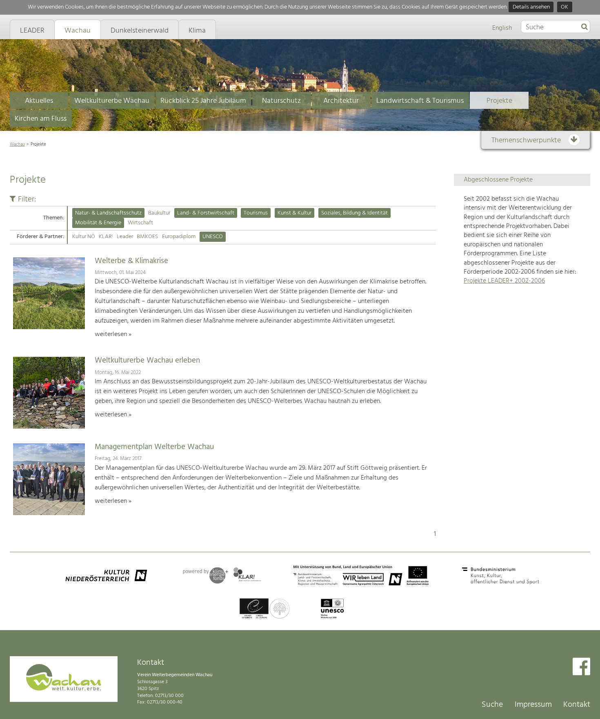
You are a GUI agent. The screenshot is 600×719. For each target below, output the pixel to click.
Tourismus (256, 213)
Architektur (341, 101)
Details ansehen (531, 7)
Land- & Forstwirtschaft (205, 213)
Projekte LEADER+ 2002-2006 (504, 281)
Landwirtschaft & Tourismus (420, 101)
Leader (125, 236)
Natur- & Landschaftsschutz (108, 213)
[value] (584, 27)
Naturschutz (281, 101)
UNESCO (212, 236)
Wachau (17, 144)
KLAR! (106, 236)
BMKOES (147, 236)
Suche (492, 704)
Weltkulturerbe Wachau (111, 101)
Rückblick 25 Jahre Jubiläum (203, 101)
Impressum (533, 704)
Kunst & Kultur (294, 213)
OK (564, 7)
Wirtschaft (140, 223)
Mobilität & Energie (98, 223)
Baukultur (159, 213)
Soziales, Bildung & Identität (354, 213)
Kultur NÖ (83, 236)
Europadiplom (179, 236)
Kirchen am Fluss (41, 119)
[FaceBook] (581, 667)
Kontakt (576, 704)
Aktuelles (39, 101)
